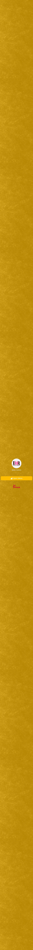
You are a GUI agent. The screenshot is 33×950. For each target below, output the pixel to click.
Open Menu (17, 478)
